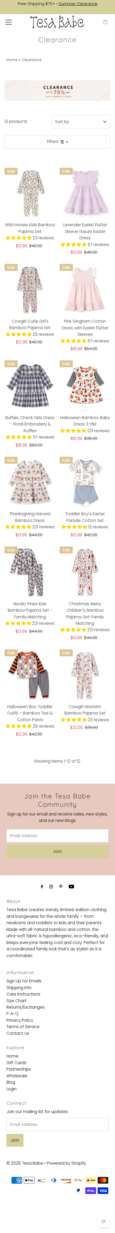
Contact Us (17, 1033)
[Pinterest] (60, 886)
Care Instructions (23, 994)
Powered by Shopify (66, 1163)
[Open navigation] (8, 21)
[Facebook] (42, 886)
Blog (10, 1082)
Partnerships (18, 1069)
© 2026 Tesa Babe (24, 1163)
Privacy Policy (19, 1020)
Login (11, 1089)
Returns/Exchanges (25, 1007)
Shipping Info (19, 987)
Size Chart (16, 1001)
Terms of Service (23, 1026)
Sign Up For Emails (23, 981)
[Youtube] (71, 886)
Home (12, 60)
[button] (19, 238)
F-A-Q (12, 1013)
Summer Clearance (78, 3)
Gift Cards (16, 1063)
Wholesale (16, 1076)
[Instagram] (51, 886)
